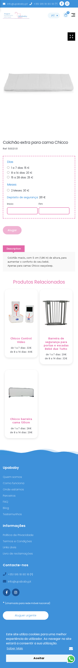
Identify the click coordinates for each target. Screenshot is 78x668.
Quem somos (12, 477)
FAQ (5, 502)
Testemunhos (12, 514)
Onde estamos (13, 489)
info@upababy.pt (17, 4)
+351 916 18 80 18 (19, 574)
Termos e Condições (17, 541)
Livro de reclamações (18, 553)
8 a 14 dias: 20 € (21, 173)
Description (14, 248)
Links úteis (9, 547)
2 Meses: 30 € (20, 190)
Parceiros (9, 496)
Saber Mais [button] (15, 648)
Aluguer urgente (25, 615)
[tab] (14, 248)
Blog (6, 508)
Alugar (12, 230)
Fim (41, 204)
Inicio (10, 204)
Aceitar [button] (39, 658)
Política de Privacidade (18, 535)
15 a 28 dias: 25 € (22, 177)
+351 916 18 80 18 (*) (46, 4)
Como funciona (13, 483)
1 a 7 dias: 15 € (20, 168)
